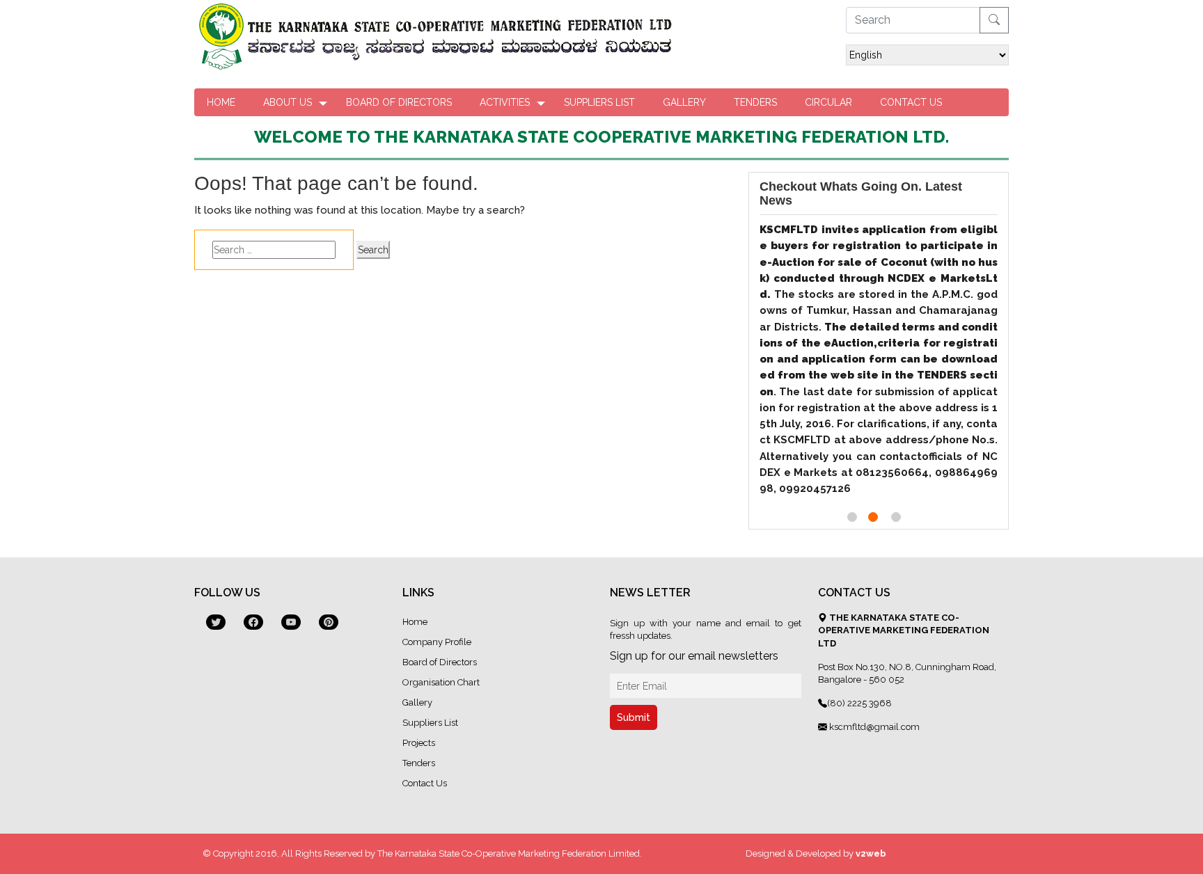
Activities (505, 102)
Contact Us (911, 102)
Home (221, 102)
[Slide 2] (873, 517)
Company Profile (436, 642)
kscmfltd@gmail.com (873, 727)
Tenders (755, 102)
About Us (287, 102)
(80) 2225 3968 (859, 703)
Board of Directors (399, 102)
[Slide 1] (852, 517)
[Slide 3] (896, 517)
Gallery (684, 102)
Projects (418, 743)
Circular (828, 102)
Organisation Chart (441, 682)
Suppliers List (599, 102)
